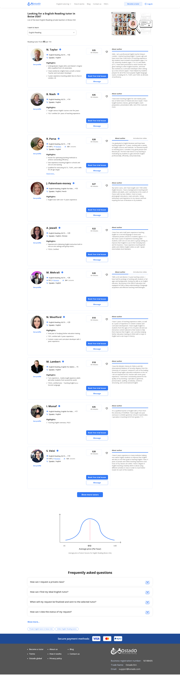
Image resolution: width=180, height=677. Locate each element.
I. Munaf (51, 406)
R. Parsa (51, 138)
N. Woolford (54, 317)
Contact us (97, 4)
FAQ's (106, 4)
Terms (32, 654)
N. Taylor (52, 49)
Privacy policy (55, 658)
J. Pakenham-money (59, 183)
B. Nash (51, 94)
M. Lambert (53, 361)
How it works (79, 4)
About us (53, 649)
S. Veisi (51, 450)
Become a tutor (36, 649)
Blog (89, 4)
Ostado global (35, 658)
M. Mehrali (53, 272)
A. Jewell (52, 228)
